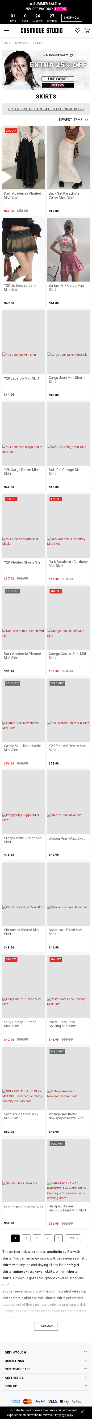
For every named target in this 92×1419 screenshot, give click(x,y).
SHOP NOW (71, 17)
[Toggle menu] (6, 30)
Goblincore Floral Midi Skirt (65, 932)
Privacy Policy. (64, 1415)
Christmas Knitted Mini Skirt (22, 932)
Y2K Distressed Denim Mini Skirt (21, 287)
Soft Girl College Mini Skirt (65, 472)
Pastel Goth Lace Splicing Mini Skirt (62, 1024)
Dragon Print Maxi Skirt (67, 838)
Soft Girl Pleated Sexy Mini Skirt (21, 1116)
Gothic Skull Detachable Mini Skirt (22, 748)
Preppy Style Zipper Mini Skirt (23, 840)
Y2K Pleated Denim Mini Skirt (67, 748)
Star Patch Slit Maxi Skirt (23, 1207)
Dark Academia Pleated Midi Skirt (22, 195)
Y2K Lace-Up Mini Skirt (21, 378)
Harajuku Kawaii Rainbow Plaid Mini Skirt (67, 1208)
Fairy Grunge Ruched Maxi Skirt (20, 1024)
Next (71, 1238)
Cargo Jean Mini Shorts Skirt (67, 380)
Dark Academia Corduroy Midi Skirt (68, 564)
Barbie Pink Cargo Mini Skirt (66, 287)
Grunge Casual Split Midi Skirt (68, 656)
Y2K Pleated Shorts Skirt (23, 562)
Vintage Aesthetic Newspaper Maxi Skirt (66, 1116)
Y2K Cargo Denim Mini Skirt (21, 472)
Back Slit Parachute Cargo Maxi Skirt (64, 195)
